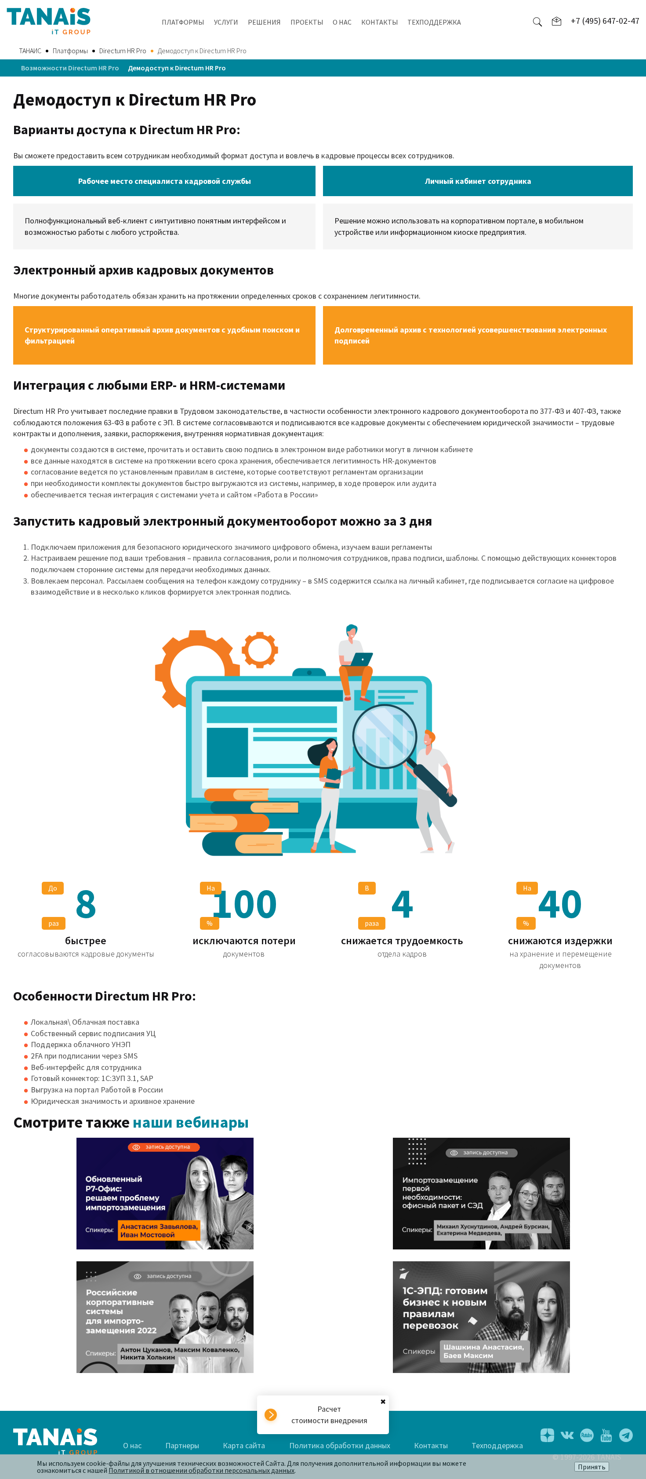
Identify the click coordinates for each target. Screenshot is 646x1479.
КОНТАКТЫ (379, 22)
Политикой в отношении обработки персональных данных (201, 1470)
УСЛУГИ (226, 22)
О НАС (342, 22)
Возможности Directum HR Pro (70, 67)
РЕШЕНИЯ (264, 22)
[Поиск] (537, 21)
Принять (592, 1466)
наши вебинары (191, 1122)
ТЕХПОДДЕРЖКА (434, 22)
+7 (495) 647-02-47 (605, 20)
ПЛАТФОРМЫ (183, 22)
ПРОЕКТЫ (306, 22)
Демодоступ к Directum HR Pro (177, 67)
